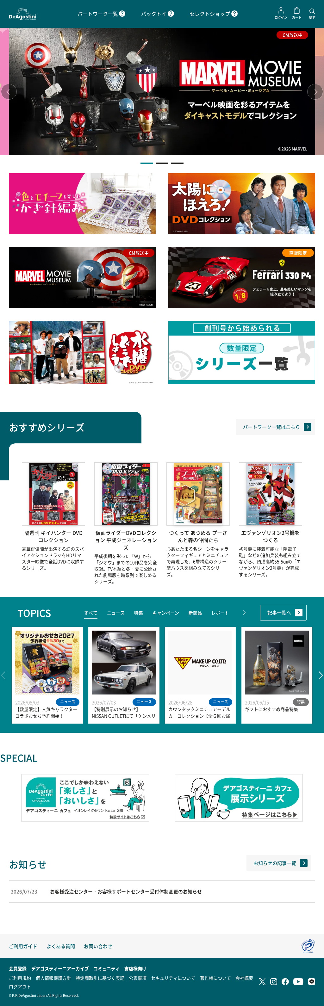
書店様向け (135, 968)
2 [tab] (162, 163)
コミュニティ (106, 968)
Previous (9, 92)
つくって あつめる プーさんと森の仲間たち (198, 536)
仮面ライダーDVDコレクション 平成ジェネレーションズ (126, 540)
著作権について (215, 978)
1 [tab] (146, 163)
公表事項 (137, 978)
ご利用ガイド (23, 946)
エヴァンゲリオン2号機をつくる (270, 536)
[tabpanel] (162, 91)
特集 (138, 612)
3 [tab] (177, 163)
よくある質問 (61, 946)
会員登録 (18, 968)
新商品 (195, 612)
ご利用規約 (20, 978)
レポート (220, 612)
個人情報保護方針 (53, 978)
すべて (90, 612)
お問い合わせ (98, 946)
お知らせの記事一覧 (274, 863)
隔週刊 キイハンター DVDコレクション (53, 536)
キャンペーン (166, 612)
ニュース (116, 612)
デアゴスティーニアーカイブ (60, 968)
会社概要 (244, 978)
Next (315, 92)
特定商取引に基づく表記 (100, 978)
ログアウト (20, 986)
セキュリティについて (173, 978)
